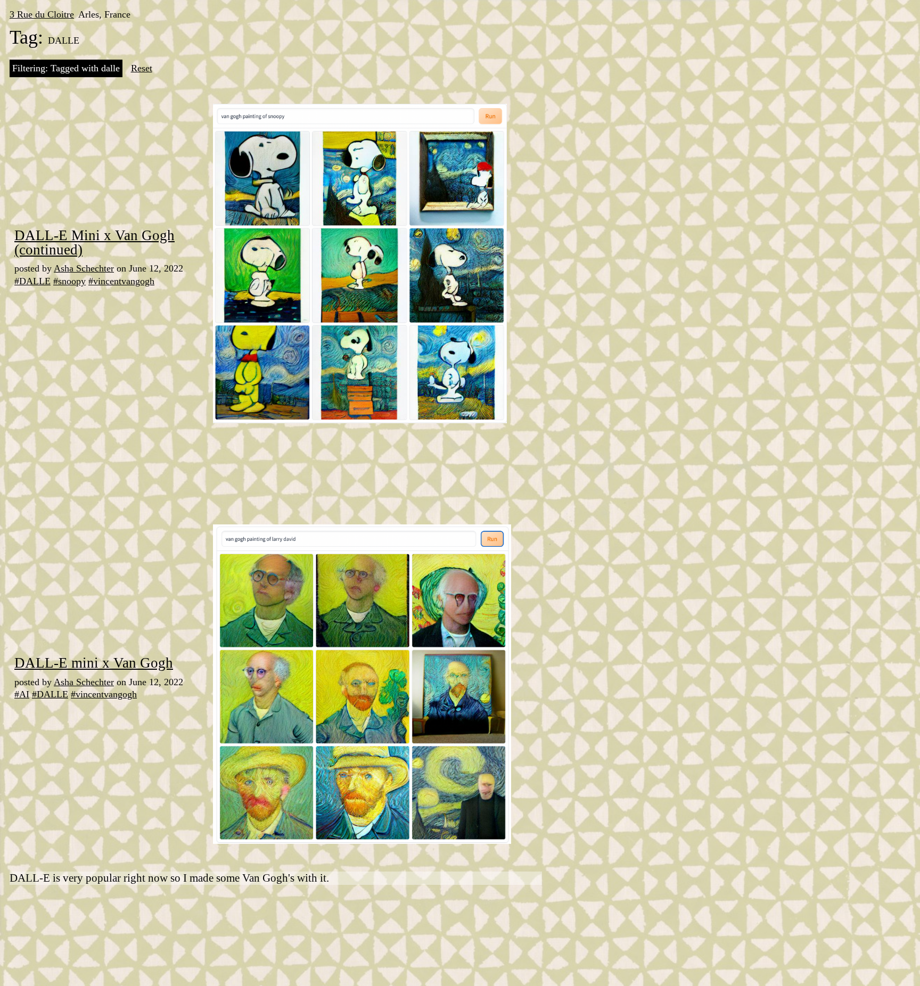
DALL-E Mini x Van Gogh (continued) (94, 242)
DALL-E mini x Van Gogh (93, 663)
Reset (141, 68)
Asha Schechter (84, 268)
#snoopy (69, 281)
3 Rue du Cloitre (42, 14)
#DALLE (32, 281)
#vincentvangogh (121, 281)
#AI (21, 694)
